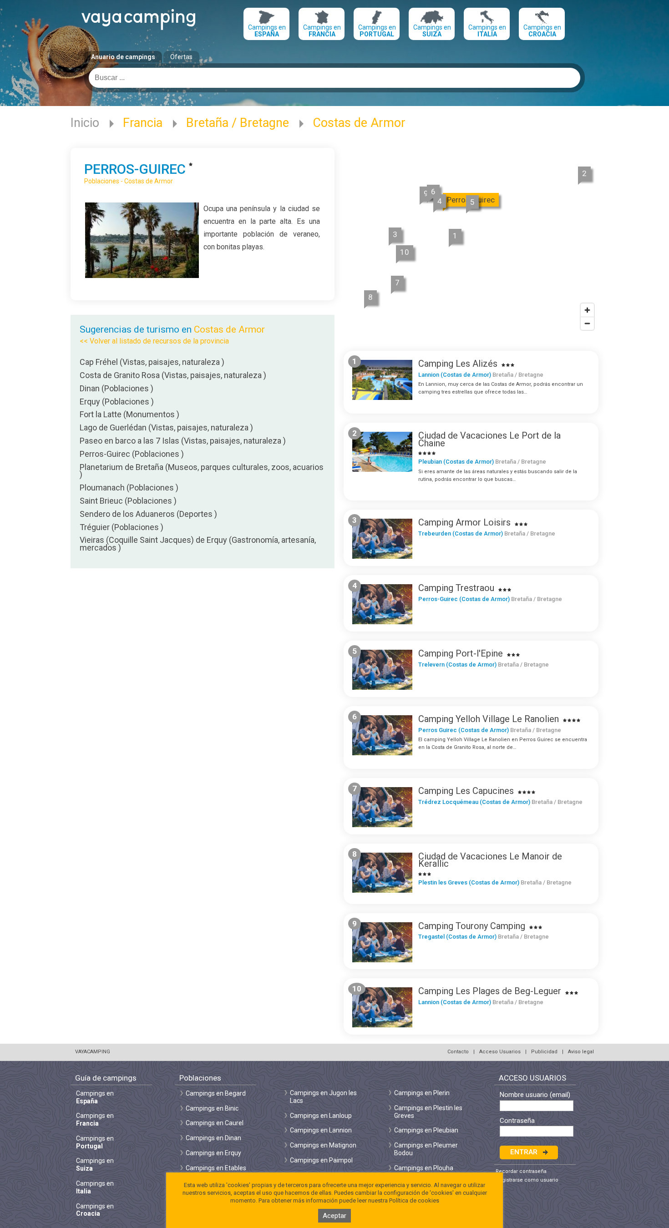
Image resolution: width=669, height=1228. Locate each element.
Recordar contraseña (521, 1171)
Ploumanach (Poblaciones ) (129, 487)
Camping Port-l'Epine (460, 653)
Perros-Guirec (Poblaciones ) (132, 454)
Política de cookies (414, 1200)
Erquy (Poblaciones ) (117, 401)
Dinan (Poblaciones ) (116, 388)
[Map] (471, 242)
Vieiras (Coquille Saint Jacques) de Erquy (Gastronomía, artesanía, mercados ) (198, 543)
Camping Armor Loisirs (464, 522)
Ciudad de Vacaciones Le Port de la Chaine (489, 439)
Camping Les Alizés (457, 363)
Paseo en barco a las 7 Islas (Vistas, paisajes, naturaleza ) (183, 440)
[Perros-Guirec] (142, 275)
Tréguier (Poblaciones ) (121, 527)
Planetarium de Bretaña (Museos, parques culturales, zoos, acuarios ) (202, 471)
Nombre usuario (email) (535, 1095)
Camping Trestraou (456, 587)
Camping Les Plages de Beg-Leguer (489, 990)
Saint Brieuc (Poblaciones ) (128, 500)
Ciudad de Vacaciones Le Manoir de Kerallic (490, 860)
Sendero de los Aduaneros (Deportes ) (148, 514)
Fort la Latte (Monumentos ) (129, 414)
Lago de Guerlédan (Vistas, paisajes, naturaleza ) (166, 427)
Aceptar (334, 1216)
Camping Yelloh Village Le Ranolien (488, 718)
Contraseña (517, 1121)
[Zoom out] (587, 323)
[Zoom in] (587, 310)
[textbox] (334, 78)
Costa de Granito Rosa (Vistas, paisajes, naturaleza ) (173, 375)
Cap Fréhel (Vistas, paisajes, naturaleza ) (152, 362)
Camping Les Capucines (466, 790)
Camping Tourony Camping (471, 925)
